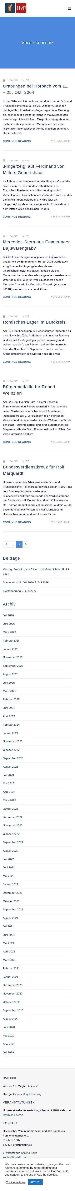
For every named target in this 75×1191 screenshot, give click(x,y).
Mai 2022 (8, 875)
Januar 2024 (10, 733)
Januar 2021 (10, 976)
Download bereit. (13, 1114)
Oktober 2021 (11, 901)
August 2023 (10, 766)
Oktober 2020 (11, 1002)
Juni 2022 (9, 867)
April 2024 (9, 716)
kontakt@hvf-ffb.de (14, 1157)
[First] (6, 544)
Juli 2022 (8, 859)
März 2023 (9, 800)
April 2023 (9, 791)
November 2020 (12, 993)
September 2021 (13, 909)
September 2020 (13, 1010)
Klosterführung (12, 590)
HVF (27, 80)
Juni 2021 (9, 934)
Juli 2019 (8, 1052)
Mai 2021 (8, 943)
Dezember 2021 (12, 892)
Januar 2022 (10, 884)
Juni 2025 (9, 682)
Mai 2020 (8, 1035)
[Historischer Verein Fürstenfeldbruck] (15, 8)
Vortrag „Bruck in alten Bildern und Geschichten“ (32, 569)
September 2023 (13, 758)
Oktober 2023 (11, 749)
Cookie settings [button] (15, 1182)
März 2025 (9, 691)
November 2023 (12, 741)
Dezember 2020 (12, 985)
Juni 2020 (9, 1027)
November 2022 (12, 825)
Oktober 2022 (11, 833)
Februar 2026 (11, 640)
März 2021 (9, 959)
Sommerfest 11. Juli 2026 (18, 582)
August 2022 (10, 850)
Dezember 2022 (12, 817)
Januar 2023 (10, 808)
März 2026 (9, 632)
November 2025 (12, 657)
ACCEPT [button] (35, 1182)
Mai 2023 (8, 783)
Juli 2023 (8, 775)
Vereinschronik (60, 141)
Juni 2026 (9, 623)
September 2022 (13, 842)
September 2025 (13, 665)
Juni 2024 (9, 707)
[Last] (25, 544)
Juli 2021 (8, 926)
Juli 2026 (8, 615)
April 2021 (9, 951)
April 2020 (9, 1044)
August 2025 (10, 674)
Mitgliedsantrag (32, 1094)
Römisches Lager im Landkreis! (35, 322)
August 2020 (10, 1018)
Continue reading (17, 141)
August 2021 (10, 917)
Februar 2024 (11, 724)
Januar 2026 (10, 649)
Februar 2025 (11, 699)
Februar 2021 (11, 968)
